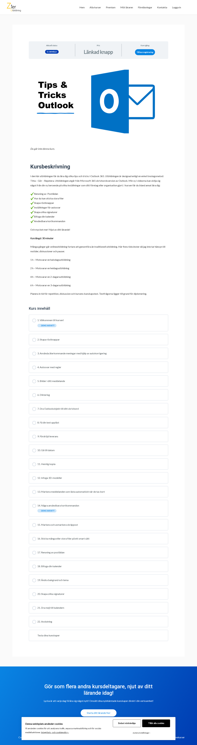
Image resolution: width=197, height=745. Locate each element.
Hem (82, 7)
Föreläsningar (145, 7)
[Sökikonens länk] (187, 7)
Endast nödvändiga (127, 723)
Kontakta (162, 7)
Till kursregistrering (145, 52)
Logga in (176, 7)
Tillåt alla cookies (156, 723)
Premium (110, 7)
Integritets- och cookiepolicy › (55, 732)
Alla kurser (95, 7)
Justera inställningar (141, 733)
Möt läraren (126, 7)
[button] (99, 713)
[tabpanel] (98, 181)
